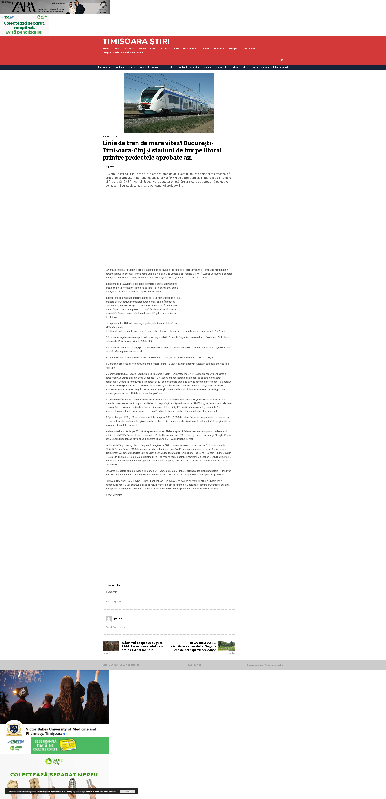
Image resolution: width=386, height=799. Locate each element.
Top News (117, 601)
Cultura (165, 48)
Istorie (132, 67)
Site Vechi (221, 67)
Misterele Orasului (149, 67)
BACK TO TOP (195, 665)
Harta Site (169, 67)
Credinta (119, 67)
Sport (153, 48)
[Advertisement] (169, 228)
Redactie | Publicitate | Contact (195, 67)
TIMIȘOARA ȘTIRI (136, 41)
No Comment (190, 48)
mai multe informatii (108, 791)
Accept (127, 791)
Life (176, 48)
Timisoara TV (103, 67)
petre (111, 167)
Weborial (219, 48)
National (109, 601)
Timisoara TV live (239, 67)
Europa (233, 48)
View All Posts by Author (116, 627)
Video (206, 48)
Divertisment (249, 48)
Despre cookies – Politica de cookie (123, 52)
